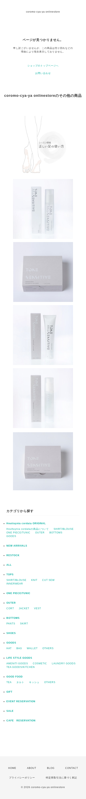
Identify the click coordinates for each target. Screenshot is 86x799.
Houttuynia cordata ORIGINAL (26, 523)
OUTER (40, 532)
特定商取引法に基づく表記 (61, 777)
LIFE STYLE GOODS (19, 658)
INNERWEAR (14, 583)
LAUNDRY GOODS (64, 663)
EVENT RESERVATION (20, 701)
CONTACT (71, 768)
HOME (12, 768)
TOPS (10, 574)
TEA (9, 682)
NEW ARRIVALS (16, 545)
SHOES (11, 633)
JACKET (24, 608)
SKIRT (24, 623)
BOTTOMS (55, 532)
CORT (10, 608)
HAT (9, 648)
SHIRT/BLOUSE (64, 529)
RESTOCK (13, 555)
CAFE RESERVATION (21, 720)
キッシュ (34, 682)
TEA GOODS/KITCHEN (20, 667)
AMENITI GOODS (17, 663)
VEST (37, 608)
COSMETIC (40, 663)
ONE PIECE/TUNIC (18, 532)
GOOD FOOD (14, 676)
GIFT (9, 691)
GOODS (11, 536)
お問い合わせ (43, 73)
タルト (20, 682)
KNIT (34, 580)
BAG (19, 648)
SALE (10, 711)
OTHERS (48, 648)
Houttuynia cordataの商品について (27, 529)
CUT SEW (48, 580)
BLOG (50, 768)
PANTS (10, 623)
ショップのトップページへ (43, 65)
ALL (9, 565)
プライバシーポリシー (22, 777)
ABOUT (31, 768)
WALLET (32, 648)
